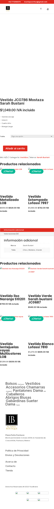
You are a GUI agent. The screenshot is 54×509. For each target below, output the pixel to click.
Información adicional (14, 230)
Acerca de (11, 461)
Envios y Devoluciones (17, 455)
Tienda (9, 470)
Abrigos (12, 397)
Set (45, 391)
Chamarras (35, 387)
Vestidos (24, 157)
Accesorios (15, 387)
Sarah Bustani (43, 157)
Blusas (25, 397)
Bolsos (11, 383)
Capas (18, 405)
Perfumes (21, 384)
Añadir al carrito (15, 148)
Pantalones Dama (28, 390)
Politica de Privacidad (16, 450)
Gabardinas (16, 401)
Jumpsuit (9, 391)
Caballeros (15, 394)
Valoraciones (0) (11, 234)
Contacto (10, 466)
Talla (2, 136)
